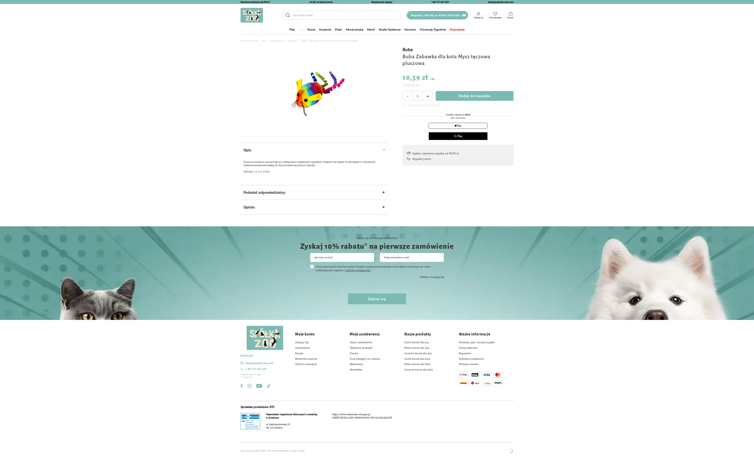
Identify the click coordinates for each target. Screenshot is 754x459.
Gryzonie (325, 29)
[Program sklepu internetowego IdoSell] (511, 450)
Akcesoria (276, 40)
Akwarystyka (354, 29)
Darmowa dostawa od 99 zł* (255, 2)
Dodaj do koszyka (474, 96)
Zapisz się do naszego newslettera (377, 238)
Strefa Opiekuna (390, 29)
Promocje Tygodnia (433, 29)
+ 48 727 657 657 (256, 369)
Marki (371, 29)
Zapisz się (377, 299)
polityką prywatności (358, 270)
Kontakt (247, 356)
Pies (292, 29)
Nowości (410, 29)
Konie (311, 29)
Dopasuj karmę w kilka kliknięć (435, 15)
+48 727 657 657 (440, 2)
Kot (301, 29)
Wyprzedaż (457, 29)
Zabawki (292, 40)
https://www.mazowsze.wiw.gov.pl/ (351, 414)
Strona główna (249, 40)
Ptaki (338, 29)
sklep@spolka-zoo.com (500, 2)
